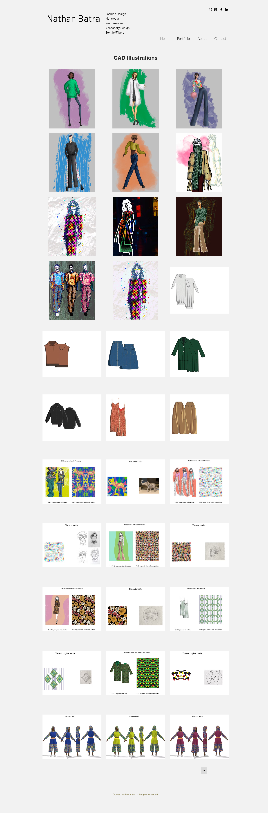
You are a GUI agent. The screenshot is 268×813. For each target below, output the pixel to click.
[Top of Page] (204, 770)
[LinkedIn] (227, 10)
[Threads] (216, 10)
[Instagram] (210, 10)
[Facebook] (221, 10)
